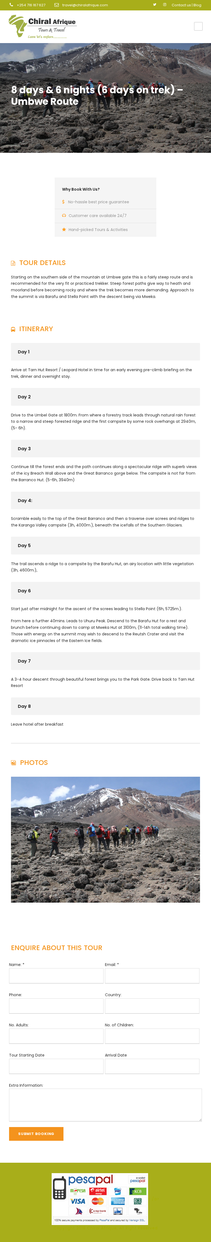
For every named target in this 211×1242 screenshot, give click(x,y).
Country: (113, 995)
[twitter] (154, 4)
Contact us (181, 5)
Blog (197, 5)
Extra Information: (26, 1085)
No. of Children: (119, 1025)
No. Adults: (19, 1025)
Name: (16, 964)
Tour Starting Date (27, 1055)
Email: (112, 964)
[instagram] (164, 4)
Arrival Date (116, 1055)
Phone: (15, 995)
